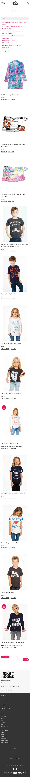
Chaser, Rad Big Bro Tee (8, 592)
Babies (2, 718)
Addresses (3, 738)
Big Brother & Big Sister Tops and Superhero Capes (12, 27)
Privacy (2, 710)
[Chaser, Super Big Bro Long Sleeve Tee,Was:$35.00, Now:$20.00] (15, 622)
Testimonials (4, 700)
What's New (3, 716)
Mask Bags (5, 38)
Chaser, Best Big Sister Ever (9, 443)
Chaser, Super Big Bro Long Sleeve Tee (12, 642)
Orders (2, 732)
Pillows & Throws (7, 43)
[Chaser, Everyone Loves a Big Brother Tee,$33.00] (15, 473)
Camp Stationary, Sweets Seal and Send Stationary (13, 195)
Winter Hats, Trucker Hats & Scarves (13, 36)
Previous (5, 657)
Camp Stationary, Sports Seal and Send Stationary (13, 145)
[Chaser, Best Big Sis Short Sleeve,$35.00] (15, 373)
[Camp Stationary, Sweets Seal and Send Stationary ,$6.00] (15, 174)
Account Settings (4, 742)
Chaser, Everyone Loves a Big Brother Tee (13, 493)
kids (2, 720)
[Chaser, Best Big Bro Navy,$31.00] (15, 274)
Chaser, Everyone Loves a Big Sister (11, 543)
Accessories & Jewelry (8, 40)
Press (2, 702)
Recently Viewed (4, 740)
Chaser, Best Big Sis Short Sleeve (11, 393)
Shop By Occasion (5, 726)
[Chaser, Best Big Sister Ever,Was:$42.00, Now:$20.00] (15, 423)
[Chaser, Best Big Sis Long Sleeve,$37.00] (15, 323)
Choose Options (5, 99)
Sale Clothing (6, 48)
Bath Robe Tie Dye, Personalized (10, 95)
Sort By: (4, 51)
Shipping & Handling (5, 708)
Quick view (13, 99)
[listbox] (12, 51)
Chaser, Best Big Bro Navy (9, 294)
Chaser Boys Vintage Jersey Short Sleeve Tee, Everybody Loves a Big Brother (14, 245)
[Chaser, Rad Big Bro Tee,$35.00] (15, 572)
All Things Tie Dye (7, 33)
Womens (3, 722)
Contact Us (3, 704)
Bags (2, 724)
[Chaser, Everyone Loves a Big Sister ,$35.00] (15, 523)
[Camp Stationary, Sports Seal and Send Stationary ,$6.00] (15, 124)
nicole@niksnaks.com (5, 680)
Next (25, 659)
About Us (3, 698)
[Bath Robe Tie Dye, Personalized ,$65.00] (15, 75)
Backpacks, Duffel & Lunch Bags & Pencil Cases (14, 23)
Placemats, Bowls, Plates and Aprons (13, 31)
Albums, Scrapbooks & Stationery (12, 45)
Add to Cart (4, 151)
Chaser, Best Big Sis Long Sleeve (11, 343)
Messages (3, 736)
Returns (2, 706)
